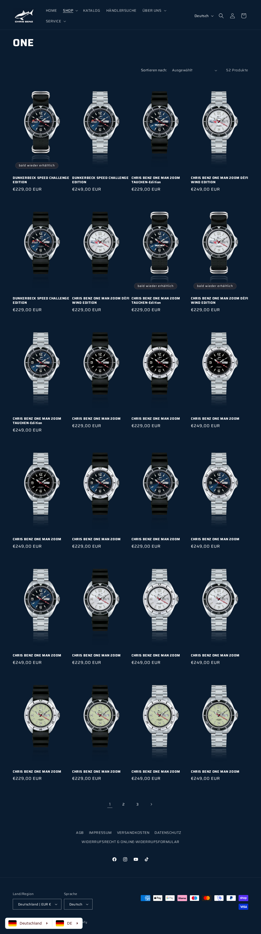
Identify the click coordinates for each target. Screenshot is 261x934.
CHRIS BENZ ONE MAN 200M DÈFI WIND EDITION (219, 180)
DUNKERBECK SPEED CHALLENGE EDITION (41, 180)
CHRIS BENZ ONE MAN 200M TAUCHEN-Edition (156, 180)
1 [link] (110, 804)
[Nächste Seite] (151, 804)
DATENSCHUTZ (167, 832)
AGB (80, 832)
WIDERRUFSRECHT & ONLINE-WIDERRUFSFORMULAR (130, 842)
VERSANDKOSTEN (133, 832)
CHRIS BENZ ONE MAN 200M (96, 419)
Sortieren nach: (154, 70)
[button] (70, 10)
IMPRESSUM (100, 832)
